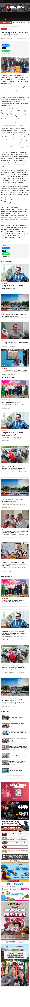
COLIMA (3, 340)
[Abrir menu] (2, 19)
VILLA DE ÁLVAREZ (6, 399)
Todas (26, 711)
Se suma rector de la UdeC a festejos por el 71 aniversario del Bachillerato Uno (14, 315)
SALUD (3, 560)
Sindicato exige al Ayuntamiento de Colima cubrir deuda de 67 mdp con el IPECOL (15, 531)
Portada (2, 25)
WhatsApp (6, 51)
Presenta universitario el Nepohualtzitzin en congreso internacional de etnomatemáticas (17, 717)
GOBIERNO (4, 664)
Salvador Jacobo (6, 38)
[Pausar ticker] (28, 22)
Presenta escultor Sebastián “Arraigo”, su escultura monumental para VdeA (13, 401)
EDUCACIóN (3, 29)
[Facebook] (2, 1)
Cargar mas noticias (15, 777)
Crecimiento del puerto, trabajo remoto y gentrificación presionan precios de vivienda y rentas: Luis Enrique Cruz (14, 287)
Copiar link (6, 53)
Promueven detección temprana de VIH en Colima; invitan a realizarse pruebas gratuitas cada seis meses (14, 564)
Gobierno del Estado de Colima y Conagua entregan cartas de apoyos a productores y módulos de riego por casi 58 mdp (13, 468)
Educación (8, 25)
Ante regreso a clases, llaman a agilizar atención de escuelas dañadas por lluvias (15, 343)
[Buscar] (6, 19)
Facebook (6, 45)
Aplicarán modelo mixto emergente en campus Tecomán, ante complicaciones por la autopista (14, 371)
